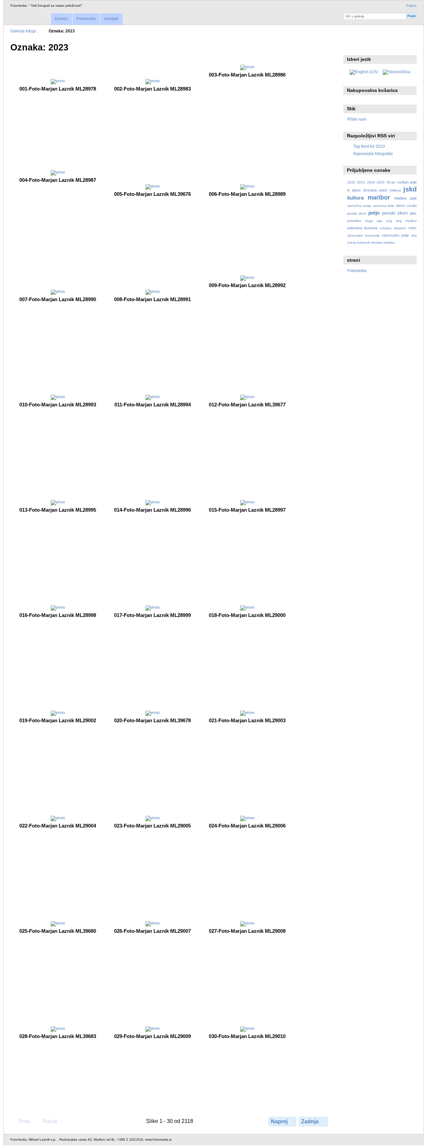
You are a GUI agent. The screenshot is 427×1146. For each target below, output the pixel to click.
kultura (355, 198)
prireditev (354, 221)
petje (374, 213)
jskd (410, 189)
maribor (379, 197)
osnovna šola (383, 206)
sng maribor (406, 221)
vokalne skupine (393, 228)
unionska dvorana (362, 228)
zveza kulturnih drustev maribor (371, 242)
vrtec (412, 228)
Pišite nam (356, 119)
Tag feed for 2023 (369, 146)
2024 (371, 182)
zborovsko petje (395, 235)
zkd (414, 235)
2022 (351, 182)
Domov (61, 18)
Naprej (279, 1121)
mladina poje (405, 198)
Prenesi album (351, 46)
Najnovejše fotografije (373, 153)
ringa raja (373, 221)
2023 (361, 182)
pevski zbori (395, 213)
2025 (381, 182)
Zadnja (310, 1121)
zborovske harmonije (363, 235)
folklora (395, 190)
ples (413, 213)
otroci (400, 206)
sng (389, 221)
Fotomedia (86, 18)
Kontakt (111, 18)
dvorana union (375, 190)
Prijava (411, 5)
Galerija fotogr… (25, 31)
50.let (391, 182)
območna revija (359, 206)
